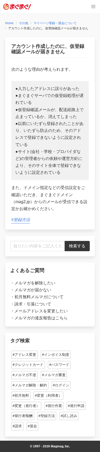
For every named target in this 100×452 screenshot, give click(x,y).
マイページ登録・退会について (55, 23)
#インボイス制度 (55, 354)
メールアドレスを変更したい (41, 311)
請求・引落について (32, 304)
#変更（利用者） (48, 395)
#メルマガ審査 (54, 375)
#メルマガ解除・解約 (30, 385)
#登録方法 (20, 220)
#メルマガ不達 (24, 375)
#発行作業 (54, 406)
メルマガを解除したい (34, 283)
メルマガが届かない (32, 290)
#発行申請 (76, 406)
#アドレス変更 (24, 354)
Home (9, 23)
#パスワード (59, 365)
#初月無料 (21, 395)
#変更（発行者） (26, 406)
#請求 (17, 426)
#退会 (32, 426)
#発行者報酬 (23, 416)
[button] (93, 6)
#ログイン (61, 385)
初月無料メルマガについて (39, 297)
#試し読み (69, 416)
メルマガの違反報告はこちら (41, 318)
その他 (23, 23)
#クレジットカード (28, 365)
